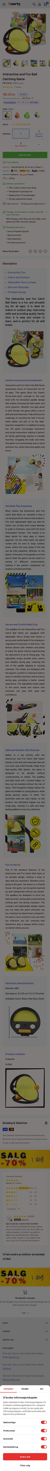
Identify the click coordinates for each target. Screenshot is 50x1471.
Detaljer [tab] (25, 1388)
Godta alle (25, 1456)
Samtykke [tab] (8, 1388)
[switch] (44, 1422)
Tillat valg (25, 1465)
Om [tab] (41, 1388)
